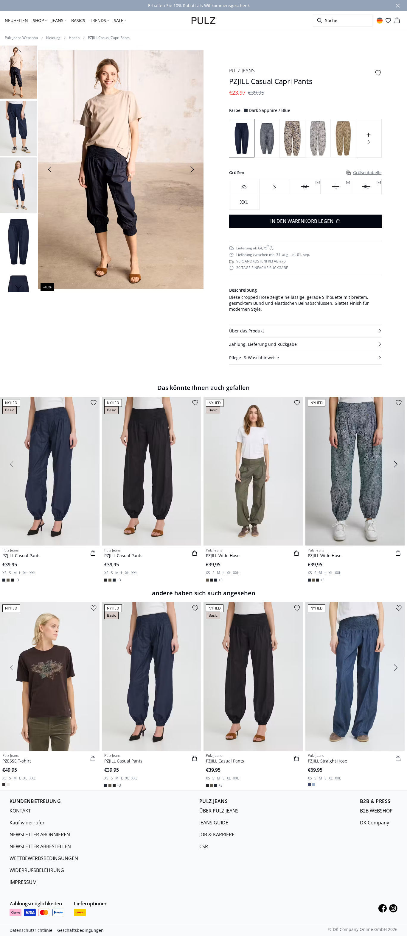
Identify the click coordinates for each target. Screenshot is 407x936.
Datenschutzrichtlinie (31, 930)
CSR (203, 846)
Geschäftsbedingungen (80, 930)
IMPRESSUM (23, 882)
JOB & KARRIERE (216, 834)
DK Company (374, 822)
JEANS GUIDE (213, 822)
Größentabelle (367, 172)
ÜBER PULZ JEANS (219, 810)
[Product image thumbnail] (18, 72)
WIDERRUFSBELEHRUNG (37, 870)
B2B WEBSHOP (376, 810)
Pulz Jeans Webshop (21, 37)
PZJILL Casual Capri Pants (109, 37)
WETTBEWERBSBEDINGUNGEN (44, 858)
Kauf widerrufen (28, 822)
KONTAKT (20, 810)
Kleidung (53, 37)
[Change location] (379, 20)
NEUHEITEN (16, 20)
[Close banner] (397, 5)
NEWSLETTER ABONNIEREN (40, 834)
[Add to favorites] (378, 73)
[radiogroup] (305, 194)
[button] (305, 331)
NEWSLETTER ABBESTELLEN (40, 846)
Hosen (74, 37)
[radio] (244, 186)
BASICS (78, 20)
